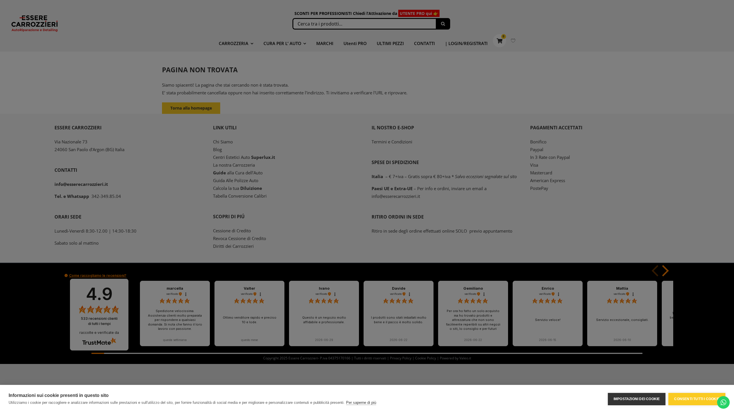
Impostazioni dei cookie (637, 399)
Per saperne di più (361, 402)
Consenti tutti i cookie (697, 399)
